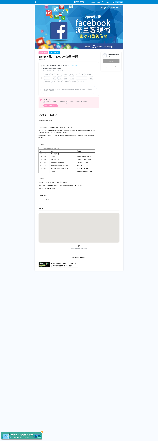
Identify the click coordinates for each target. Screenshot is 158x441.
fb (54, 81)
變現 (77, 74)
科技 (91, 78)
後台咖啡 (74, 81)
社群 (58, 74)
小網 (60, 78)
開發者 (67, 81)
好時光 (72, 78)
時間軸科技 (47, 81)
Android (89, 74)
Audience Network (82, 78)
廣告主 (46, 74)
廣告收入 (64, 74)
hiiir (83, 74)
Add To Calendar (73, 66)
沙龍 (54, 78)
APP (81, 81)
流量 (65, 78)
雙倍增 (60, 81)
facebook (47, 78)
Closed (111, 61)
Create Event (119, 2)
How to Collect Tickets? (50, 105)
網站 (71, 74)
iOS (52, 74)
